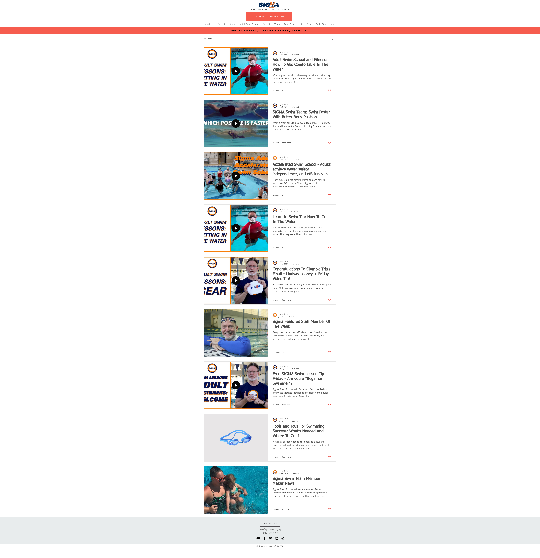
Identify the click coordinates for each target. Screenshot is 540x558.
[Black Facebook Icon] (264, 538)
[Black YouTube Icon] (258, 538)
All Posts (208, 38)
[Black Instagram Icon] (277, 538)
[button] (332, 39)
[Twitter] (270, 538)
